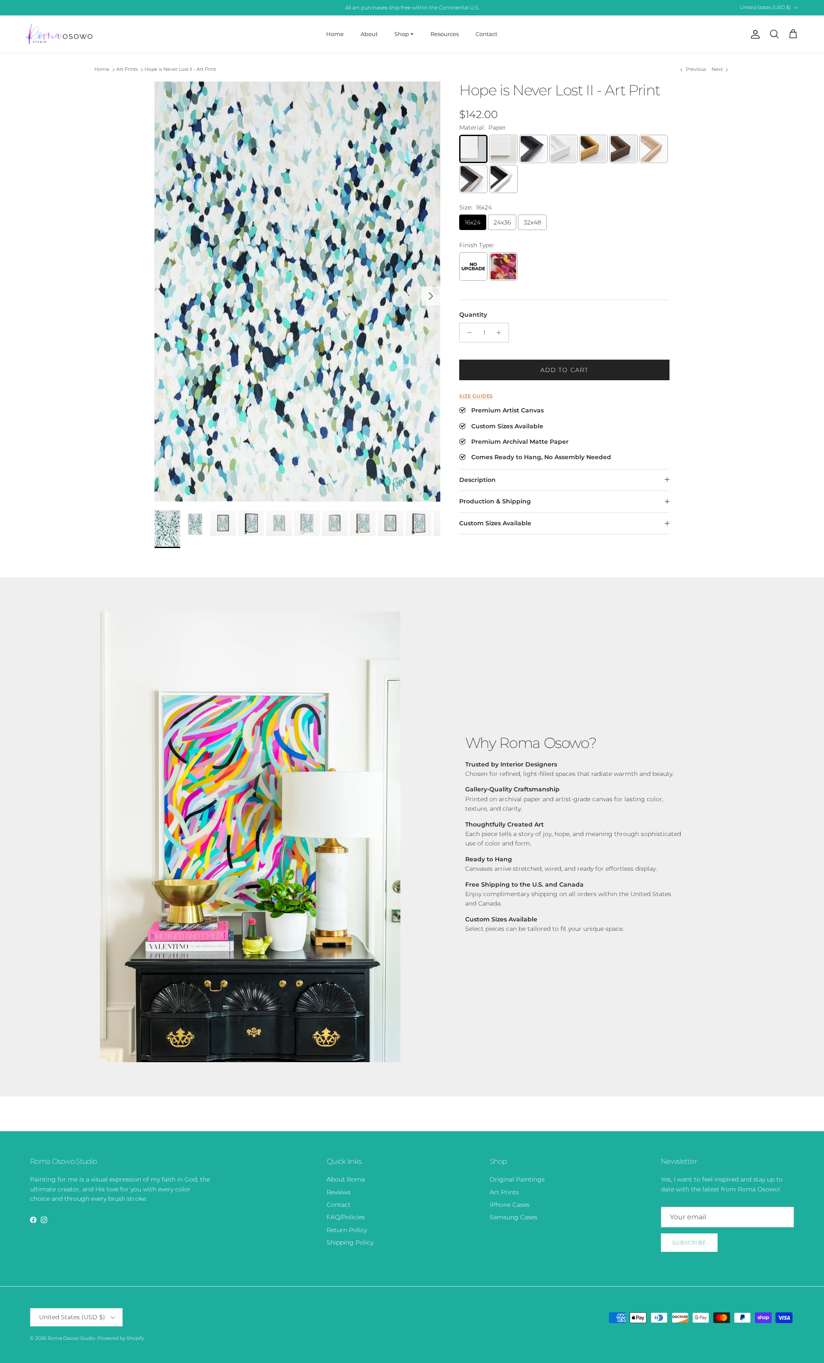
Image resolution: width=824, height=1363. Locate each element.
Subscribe (689, 1242)
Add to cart (564, 370)
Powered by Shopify (120, 1338)
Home (335, 33)
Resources (444, 33)
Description (477, 480)
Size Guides (476, 396)
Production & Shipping (495, 501)
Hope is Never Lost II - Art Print (180, 70)
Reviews (339, 1192)
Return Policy (347, 1230)
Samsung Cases (513, 1217)
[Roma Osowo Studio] (59, 34)
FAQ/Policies (346, 1217)
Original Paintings (517, 1179)
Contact (486, 33)
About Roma (346, 1179)
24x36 (502, 222)
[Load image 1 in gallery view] (297, 292)
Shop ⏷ (404, 33)
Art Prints (127, 70)
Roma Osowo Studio (71, 1338)
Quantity (473, 314)
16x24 (473, 222)
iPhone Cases (510, 1205)
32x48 (532, 222)
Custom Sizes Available (495, 523)
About (369, 33)
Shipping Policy (350, 1242)
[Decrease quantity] (467, 332)
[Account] (753, 34)
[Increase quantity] (501, 332)
